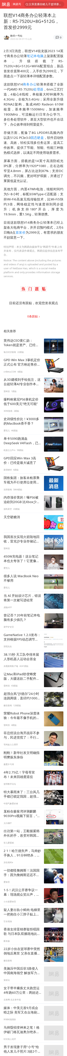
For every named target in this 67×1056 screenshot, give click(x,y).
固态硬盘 (37, 137)
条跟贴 (32, 316)
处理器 (38, 89)
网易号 (17, 4)
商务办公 (30, 84)
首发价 (21, 232)
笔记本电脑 (35, 56)
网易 (6, 4)
